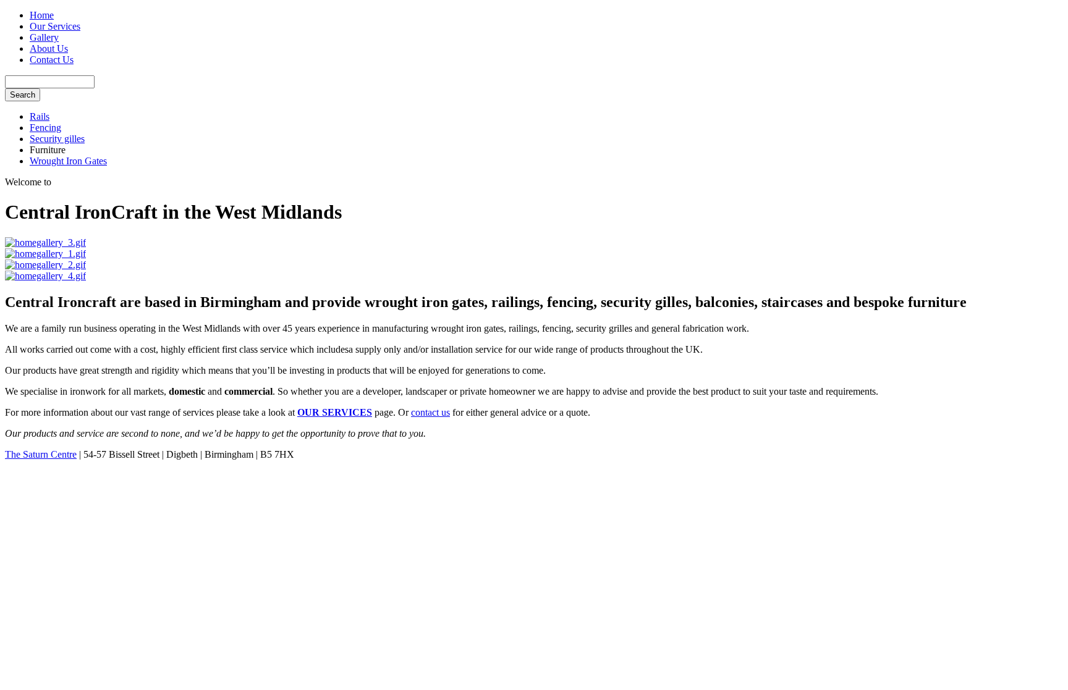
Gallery (44, 37)
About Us (49, 48)
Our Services (55, 26)
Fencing (45, 127)
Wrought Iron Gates (68, 161)
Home (42, 15)
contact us (430, 412)
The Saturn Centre (41, 454)
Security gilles (57, 138)
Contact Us (52, 59)
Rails (39, 116)
